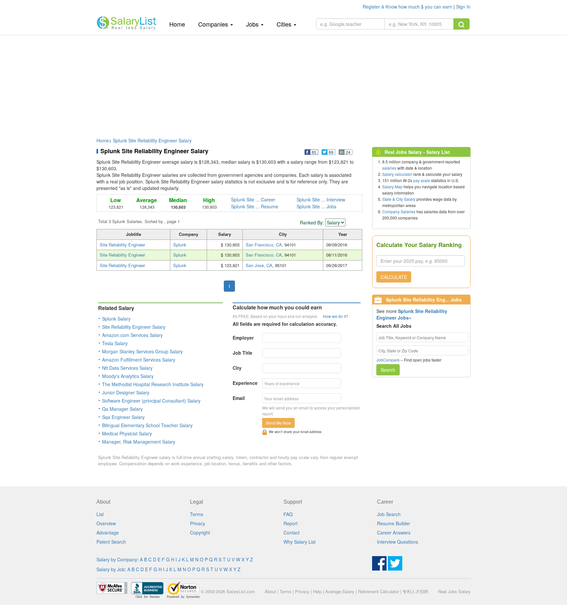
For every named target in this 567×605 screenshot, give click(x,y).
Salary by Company (116, 559)
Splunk (179, 244)
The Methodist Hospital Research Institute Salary (152, 384)
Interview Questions (397, 541)
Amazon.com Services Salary (132, 335)
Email (239, 398)
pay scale (421, 180)
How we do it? (335, 316)
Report (291, 523)
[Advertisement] (283, 83)
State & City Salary (398, 199)
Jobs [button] (253, 24)
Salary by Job (110, 569)
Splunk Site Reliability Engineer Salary (152, 140)
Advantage (107, 532)
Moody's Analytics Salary (128, 376)
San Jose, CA (259, 265)
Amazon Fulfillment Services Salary (138, 359)
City (237, 368)
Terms (196, 514)
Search (388, 369)
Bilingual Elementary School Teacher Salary (147, 425)
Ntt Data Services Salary (127, 368)
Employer (243, 337)
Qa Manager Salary (122, 409)
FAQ (288, 514)
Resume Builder (393, 523)
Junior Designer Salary (125, 392)
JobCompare (388, 360)
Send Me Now (278, 423)
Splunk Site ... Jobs (316, 206)
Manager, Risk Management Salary (138, 441)
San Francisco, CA (264, 244)
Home (179, 23)
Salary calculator (397, 174)
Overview (106, 523)
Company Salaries (398, 211)
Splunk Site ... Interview (321, 199)
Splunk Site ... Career (253, 199)
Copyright (200, 532)
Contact (292, 532)
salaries (389, 168)
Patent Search (111, 541)
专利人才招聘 (415, 591)
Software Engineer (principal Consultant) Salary (151, 400)
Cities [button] (285, 24)
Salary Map (392, 186)
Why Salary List (300, 541)
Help (317, 591)
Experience (245, 383)
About (270, 591)
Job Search (389, 514)
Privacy (197, 523)
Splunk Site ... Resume (254, 206)
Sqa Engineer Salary (123, 417)
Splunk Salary (116, 318)
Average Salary (339, 591)
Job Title (242, 352)
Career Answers (393, 532)
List (100, 514)
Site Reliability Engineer (122, 244)
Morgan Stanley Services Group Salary (142, 351)
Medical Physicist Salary (127, 433)
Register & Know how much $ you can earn (408, 6)
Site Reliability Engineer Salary (133, 326)
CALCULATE (394, 277)
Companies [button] (214, 24)
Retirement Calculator (378, 591)
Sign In (463, 6)
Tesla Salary (115, 343)
